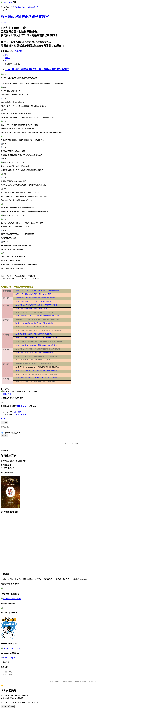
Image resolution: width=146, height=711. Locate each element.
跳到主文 (4, 22)
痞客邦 (19, 406)
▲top (3, 418)
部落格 (7, 58)
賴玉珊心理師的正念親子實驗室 (25, 16)
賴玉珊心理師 (6, 394)
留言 (24, 406)
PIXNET (57, 681)
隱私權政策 (85, 681)
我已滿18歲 (5, 707)
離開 (12, 707)
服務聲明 (93, 681)
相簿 (7, 55)
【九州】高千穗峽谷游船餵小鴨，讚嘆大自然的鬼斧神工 (37, 69)
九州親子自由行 (20, 415)
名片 (7, 60)
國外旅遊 (17, 412)
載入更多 (4, 422)
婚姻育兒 (18, 51)
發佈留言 (4, 435)
